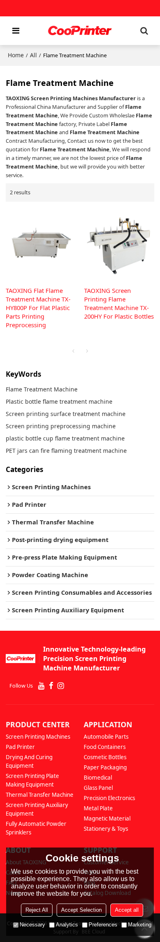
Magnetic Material (107, 818)
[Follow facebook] (51, 686)
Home (16, 55)
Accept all (127, 910)
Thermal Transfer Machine (39, 794)
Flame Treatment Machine (42, 389)
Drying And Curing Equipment (29, 761)
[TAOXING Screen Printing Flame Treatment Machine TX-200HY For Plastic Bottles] (119, 244)
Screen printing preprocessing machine (61, 426)
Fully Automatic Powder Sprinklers (36, 828)
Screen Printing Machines (38, 736)
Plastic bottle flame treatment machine (59, 401)
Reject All (36, 910)
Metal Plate (98, 808)
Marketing (139, 925)
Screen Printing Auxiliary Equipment (37, 809)
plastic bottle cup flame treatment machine (65, 438)
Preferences (103, 925)
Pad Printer (20, 747)
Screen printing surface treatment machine (66, 414)
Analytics (67, 925)
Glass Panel (98, 787)
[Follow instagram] (61, 686)
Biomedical (98, 777)
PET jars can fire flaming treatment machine (66, 450)
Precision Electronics (109, 798)
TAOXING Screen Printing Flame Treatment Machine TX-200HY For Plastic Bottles (119, 303)
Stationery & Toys (106, 828)
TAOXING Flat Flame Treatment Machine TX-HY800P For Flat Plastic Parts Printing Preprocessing (38, 307)
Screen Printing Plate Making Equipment (32, 780)
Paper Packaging (105, 767)
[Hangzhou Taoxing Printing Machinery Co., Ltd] (80, 30)
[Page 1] (73, 351)
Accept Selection (81, 910)
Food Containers (105, 747)
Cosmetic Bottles (105, 757)
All (33, 55)
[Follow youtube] (41, 686)
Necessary (32, 925)
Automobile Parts (106, 736)
